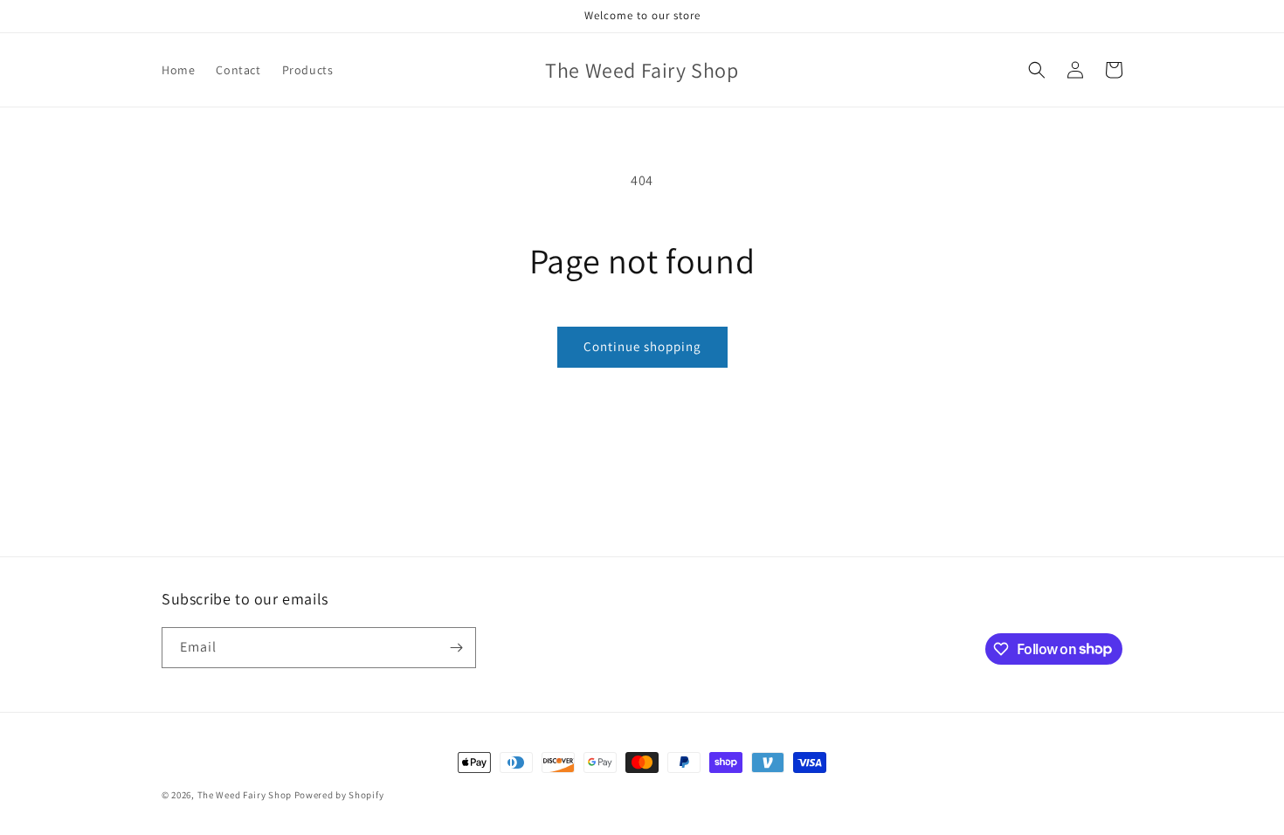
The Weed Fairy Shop (244, 795)
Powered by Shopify (339, 795)
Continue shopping (642, 346)
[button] (1037, 70)
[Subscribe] (456, 647)
